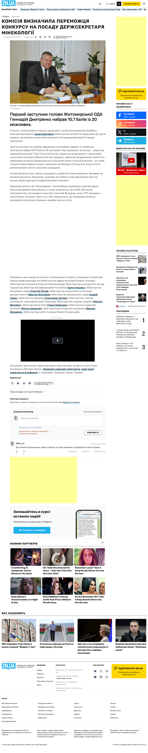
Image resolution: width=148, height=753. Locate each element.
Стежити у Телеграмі (33, 530)
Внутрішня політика (9, 703)
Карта (39, 685)
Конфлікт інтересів (45, 711)
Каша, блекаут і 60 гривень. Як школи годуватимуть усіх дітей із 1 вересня (127, 347)
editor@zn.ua (60, 691)
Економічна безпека (46, 714)
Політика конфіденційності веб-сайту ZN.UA (129, 745)
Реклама (40, 678)
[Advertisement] (43, 480)
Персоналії (42, 718)
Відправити (93, 433)
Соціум (113, 703)
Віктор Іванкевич (32, 308)
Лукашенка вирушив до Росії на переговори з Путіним (127, 269)
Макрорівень (7, 711)
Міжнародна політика (10, 707)
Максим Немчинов (39, 294)
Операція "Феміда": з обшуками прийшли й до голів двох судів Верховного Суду (127, 320)
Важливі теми (9, 9)
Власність (114, 718)
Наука (76, 703)
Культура (77, 718)
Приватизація (7, 718)
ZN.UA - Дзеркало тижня (131, 170)
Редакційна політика (45, 681)
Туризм (113, 714)
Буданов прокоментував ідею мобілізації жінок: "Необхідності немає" (126, 298)
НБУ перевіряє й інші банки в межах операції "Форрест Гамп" (127, 258)
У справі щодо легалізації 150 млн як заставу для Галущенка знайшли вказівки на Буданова (127, 333)
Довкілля (77, 711)
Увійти (112, 4)
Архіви (39, 670)
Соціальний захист (45, 703)
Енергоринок (7, 714)
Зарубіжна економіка (46, 707)
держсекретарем (44, 133)
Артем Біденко (76, 287)
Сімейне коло (115, 711)
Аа (119, 4)
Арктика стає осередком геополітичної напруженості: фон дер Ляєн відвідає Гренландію (126, 284)
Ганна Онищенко (57, 304)
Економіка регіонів (9, 721)
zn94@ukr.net (61, 684)
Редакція (40, 674)
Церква (77, 714)
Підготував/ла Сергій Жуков (26, 391)
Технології (78, 707)
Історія (113, 707)
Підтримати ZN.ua (131, 4)
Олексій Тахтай (39, 291)
